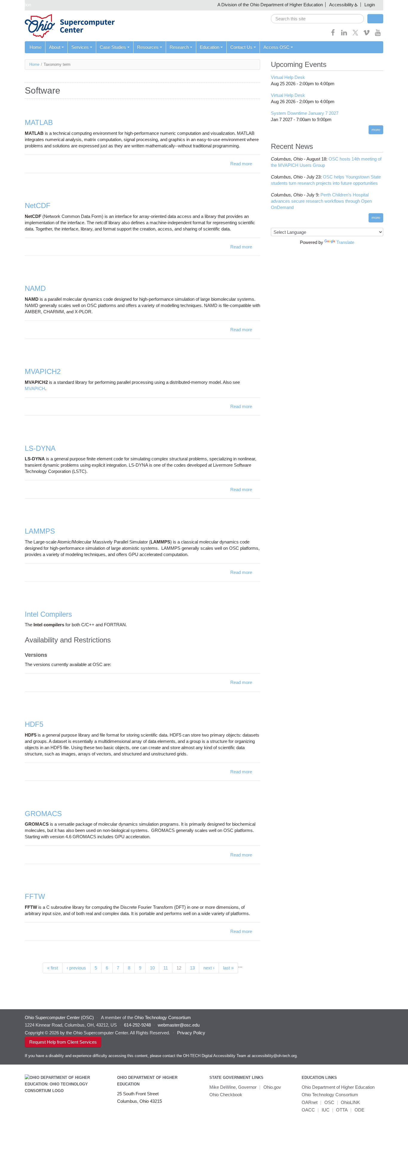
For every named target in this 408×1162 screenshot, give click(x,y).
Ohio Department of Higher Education (338, 1087)
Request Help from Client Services (63, 1042)
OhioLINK (350, 1102)
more (376, 129)
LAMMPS (40, 531)
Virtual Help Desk (288, 77)
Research (179, 47)
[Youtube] (378, 34)
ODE (359, 1109)
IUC (325, 1109)
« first (52, 967)
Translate (345, 242)
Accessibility (341, 4)
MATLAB (39, 122)
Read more (241, 163)
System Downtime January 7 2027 (304, 113)
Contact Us (241, 47)
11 (165, 967)
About (54, 47)
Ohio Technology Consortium (330, 1094)
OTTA (342, 1109)
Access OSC (276, 47)
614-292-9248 (137, 1024)
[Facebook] (333, 34)
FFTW (35, 896)
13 (192, 967)
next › (208, 967)
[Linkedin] (344, 34)
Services (80, 47)
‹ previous (76, 967)
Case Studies (113, 47)
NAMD (35, 288)
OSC (329, 1102)
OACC (308, 1109)
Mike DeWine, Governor (233, 1087)
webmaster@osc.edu (179, 1024)
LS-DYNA (40, 448)
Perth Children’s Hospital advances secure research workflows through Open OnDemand (321, 201)
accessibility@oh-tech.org (274, 1055)
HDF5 (34, 724)
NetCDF (37, 205)
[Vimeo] (366, 34)
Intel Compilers (48, 614)
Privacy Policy (191, 1032)
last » (228, 967)
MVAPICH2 (43, 371)
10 (152, 967)
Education (209, 47)
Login (369, 4)
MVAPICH (35, 388)
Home (36, 47)
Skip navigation (16, 4)
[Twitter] (355, 34)
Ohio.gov (272, 1087)
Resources (148, 47)
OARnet (309, 1102)
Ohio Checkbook (225, 1094)
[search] (317, 18)
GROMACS (43, 814)
